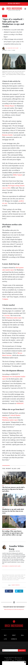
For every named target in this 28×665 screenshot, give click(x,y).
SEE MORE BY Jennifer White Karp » (11, 566)
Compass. (5, 299)
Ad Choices (6, 660)
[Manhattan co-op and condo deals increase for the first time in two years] (14, 499)
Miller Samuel (17, 175)
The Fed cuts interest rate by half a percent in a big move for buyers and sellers (13, 489)
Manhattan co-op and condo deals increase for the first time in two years (13, 511)
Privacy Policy (9, 659)
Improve (14, 639)
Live (5, 639)
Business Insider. (7, 135)
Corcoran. (7, 315)
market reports (16, 585)
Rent (14, 635)
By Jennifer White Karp (12, 48)
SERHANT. (20, 403)
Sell (4, 16)
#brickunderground (19, 609)
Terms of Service (18, 659)
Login (13, 660)
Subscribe (22, 650)
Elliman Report (9, 106)
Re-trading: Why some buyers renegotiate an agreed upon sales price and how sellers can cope (12, 533)
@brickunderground (9, 609)
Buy (3, 485)
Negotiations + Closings (9, 529)
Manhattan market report (14, 318)
